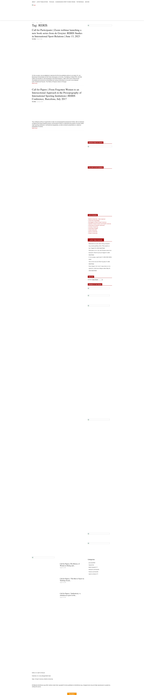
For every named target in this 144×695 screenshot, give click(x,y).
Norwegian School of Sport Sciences (97, 222)
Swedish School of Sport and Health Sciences (99, 223)
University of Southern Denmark (96, 225)
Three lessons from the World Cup (96, 261)
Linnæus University (93, 227)
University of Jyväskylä (93, 220)
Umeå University (92, 230)
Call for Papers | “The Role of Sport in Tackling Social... (72, 580)
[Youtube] (111, 2)
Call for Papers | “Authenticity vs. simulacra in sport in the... (70, 594)
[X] (108, 2)
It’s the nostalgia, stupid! (94, 257)
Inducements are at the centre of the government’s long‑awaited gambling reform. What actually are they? (99, 246)
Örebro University (92, 233)
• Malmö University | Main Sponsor (96, 219)
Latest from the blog (96, 240)
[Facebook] (104, 2)
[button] (91, 2)
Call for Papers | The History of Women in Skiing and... (70, 565)
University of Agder (93, 228)
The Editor (34, 39)
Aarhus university (92, 231)
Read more (34, 83)
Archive (90, 279)
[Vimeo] (109, 2)
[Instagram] (106, 2)
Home (33, 22)
